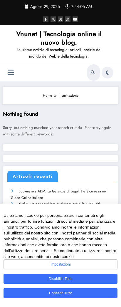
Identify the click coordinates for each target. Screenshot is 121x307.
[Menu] (10, 72)
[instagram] (67, 19)
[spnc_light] (107, 72)
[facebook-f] (45, 19)
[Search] (93, 72)
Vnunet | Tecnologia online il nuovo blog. (59, 38)
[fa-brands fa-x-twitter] (53, 19)
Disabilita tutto (61, 279)
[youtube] (75, 19)
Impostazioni (61, 264)
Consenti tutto (60, 293)
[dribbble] (60, 19)
